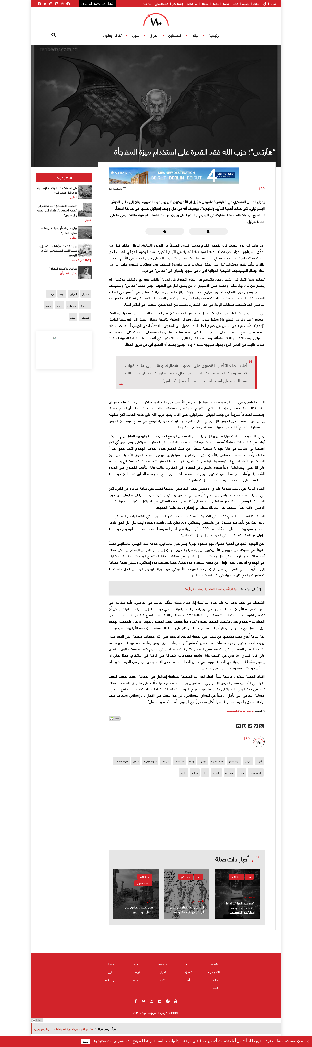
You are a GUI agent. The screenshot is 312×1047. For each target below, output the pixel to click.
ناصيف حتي (197, 901)
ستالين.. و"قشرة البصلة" (63, 268)
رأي (264, 3)
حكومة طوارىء (150, 761)
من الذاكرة (192, 3)
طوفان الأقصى (121, 761)
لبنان (195, 35)
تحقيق (245, 3)
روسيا (59, 305)
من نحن (147, 3)
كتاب (235, 3)
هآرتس (183, 773)
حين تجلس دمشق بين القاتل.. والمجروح (139, 909)
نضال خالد (147, 901)
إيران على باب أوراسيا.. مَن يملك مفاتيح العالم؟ (59, 230)
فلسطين (174, 35)
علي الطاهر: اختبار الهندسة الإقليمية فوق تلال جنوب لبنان (57, 190)
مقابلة (205, 3)
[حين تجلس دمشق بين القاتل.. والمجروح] (136, 893)
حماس (136, 761)
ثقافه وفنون (112, 35)
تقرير (273, 3)
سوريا (136, 35)
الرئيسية (214, 35)
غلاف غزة (229, 773)
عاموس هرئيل (256, 773)
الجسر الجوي (234, 761)
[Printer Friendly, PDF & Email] (115, 719)
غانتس (241, 773)
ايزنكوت (202, 761)
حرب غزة (85, 305)
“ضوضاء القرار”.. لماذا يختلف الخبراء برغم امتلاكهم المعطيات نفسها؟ (240, 909)
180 (262, 188)
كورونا (215, 987)
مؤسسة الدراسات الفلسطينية (240, 710)
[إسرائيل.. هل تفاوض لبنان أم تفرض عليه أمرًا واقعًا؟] (186, 893)
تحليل (256, 3)
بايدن (191, 761)
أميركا (259, 761)
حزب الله (165, 761)
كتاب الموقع (161, 3)
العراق (154, 35)
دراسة (216, 3)
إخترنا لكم (178, 3)
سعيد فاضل (248, 897)
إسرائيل (85, 294)
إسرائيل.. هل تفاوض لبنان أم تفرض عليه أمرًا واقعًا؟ (187, 909)
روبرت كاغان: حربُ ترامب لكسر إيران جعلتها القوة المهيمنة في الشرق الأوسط (57, 250)
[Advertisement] (187, 825)
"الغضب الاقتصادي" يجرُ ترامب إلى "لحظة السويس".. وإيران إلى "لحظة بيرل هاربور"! (57, 210)
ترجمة (226, 3)
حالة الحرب (179, 761)
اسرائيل (248, 761)
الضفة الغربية (217, 761)
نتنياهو (195, 773)
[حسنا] (307, 1041)
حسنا (85, 1041)
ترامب (51, 294)
